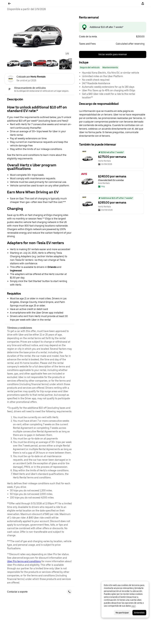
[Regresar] (9, 3)
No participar (122, 612)
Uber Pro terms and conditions (24, 561)
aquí (133, 606)
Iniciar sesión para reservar (113, 54)
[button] (39, 34)
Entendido (139, 612)
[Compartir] (142, 3)
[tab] (13, 63)
